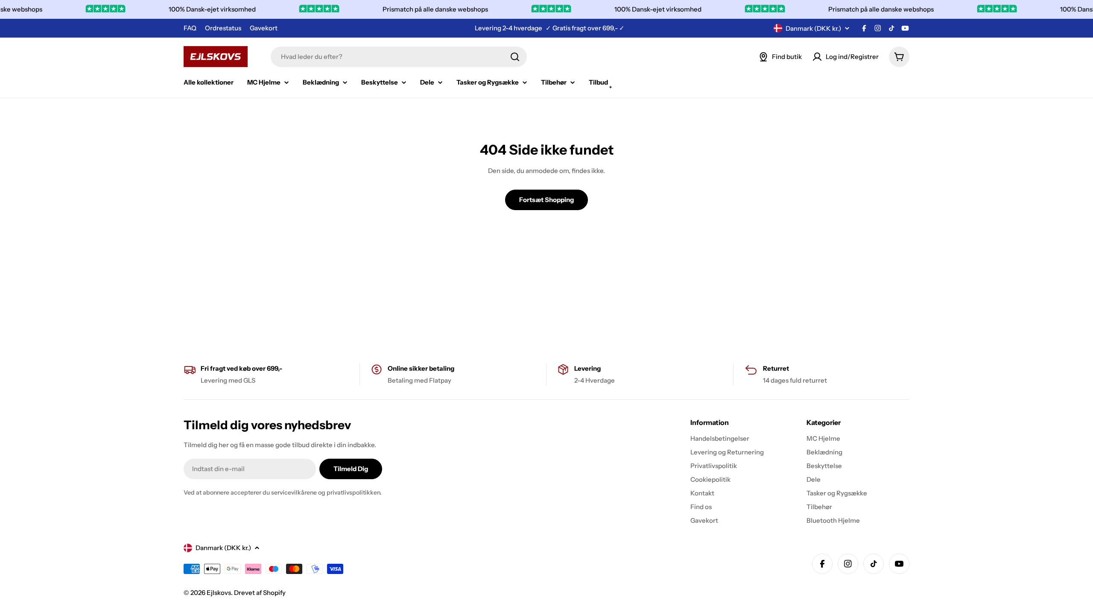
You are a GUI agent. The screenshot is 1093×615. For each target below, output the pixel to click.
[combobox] (399, 57)
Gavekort (264, 28)
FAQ (190, 28)
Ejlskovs (219, 593)
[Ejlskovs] (310, 9)
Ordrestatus (223, 28)
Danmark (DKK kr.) (813, 28)
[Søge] (515, 57)
